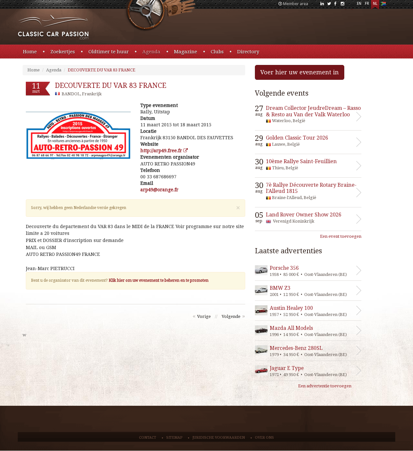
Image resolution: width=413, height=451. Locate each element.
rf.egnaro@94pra (159, 189)
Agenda (151, 52)
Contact (147, 437)
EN (359, 3)
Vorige (204, 316)
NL (375, 3)
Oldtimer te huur (108, 52)
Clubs (217, 52)
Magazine (185, 52)
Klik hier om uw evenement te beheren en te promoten (158, 280)
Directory (248, 52)
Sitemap (174, 437)
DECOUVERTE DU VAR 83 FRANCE (101, 70)
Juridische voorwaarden (218, 437)
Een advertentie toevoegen (324, 385)
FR (367, 3)
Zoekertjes (62, 52)
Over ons (264, 437)
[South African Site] (383, 5)
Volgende (231, 316)
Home (30, 52)
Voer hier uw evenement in (299, 72)
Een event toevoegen (340, 236)
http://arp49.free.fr (161, 150)
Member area (295, 3)
